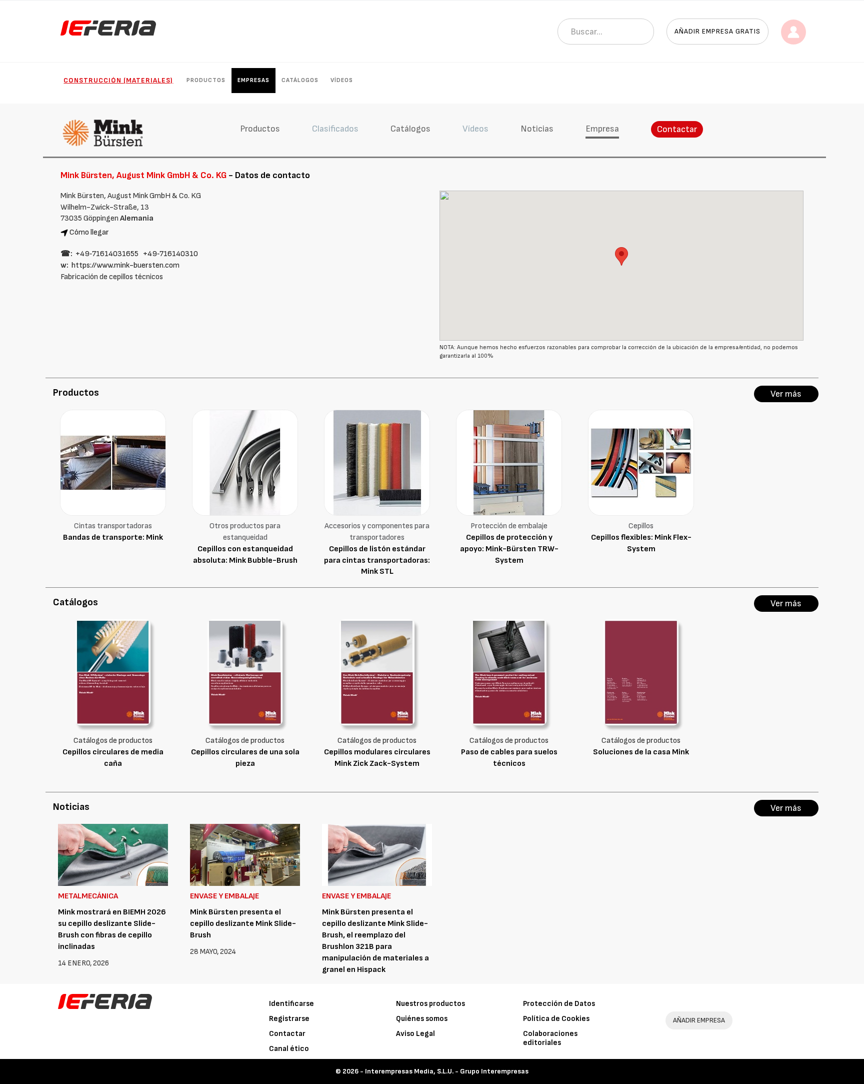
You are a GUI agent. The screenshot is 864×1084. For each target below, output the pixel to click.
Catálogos (300, 80)
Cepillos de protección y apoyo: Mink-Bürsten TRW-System (509, 549)
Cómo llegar (89, 232)
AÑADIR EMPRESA (699, 1020)
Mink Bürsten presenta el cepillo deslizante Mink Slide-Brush (243, 923)
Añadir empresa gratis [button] (717, 31)
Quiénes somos (422, 1018)
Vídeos (341, 80)
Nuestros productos (430, 1003)
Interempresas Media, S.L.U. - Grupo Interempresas (446, 1071)
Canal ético (289, 1048)
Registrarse (289, 1018)
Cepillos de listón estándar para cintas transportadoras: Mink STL (377, 560)
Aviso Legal (415, 1033)
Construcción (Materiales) (118, 80)
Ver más (786, 394)
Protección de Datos (559, 1003)
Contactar (677, 129)
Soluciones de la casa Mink (641, 752)
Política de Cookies (556, 1018)
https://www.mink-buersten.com (126, 265)
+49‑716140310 (170, 254)
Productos (206, 80)
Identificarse (291, 1003)
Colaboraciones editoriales (550, 1038)
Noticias (537, 129)
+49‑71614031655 (107, 254)
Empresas (254, 80)
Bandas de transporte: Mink (113, 537)
